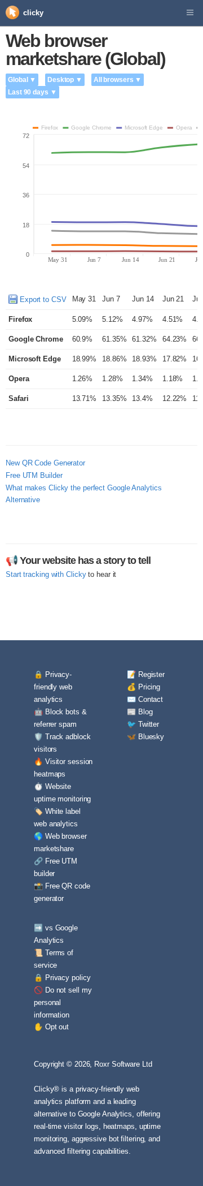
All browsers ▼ (118, 80)
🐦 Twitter (143, 724)
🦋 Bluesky (145, 736)
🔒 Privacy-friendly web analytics (53, 687)
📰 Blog (139, 712)
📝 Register (146, 674)
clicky (33, 12)
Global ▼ (22, 80)
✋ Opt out (51, 1027)
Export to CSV (42, 299)
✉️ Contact (145, 699)
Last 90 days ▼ (32, 92)
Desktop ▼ (64, 80)
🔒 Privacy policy (62, 977)
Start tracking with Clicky (46, 574)
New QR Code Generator (45, 463)
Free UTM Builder (34, 475)
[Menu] (190, 13)
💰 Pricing (143, 687)
